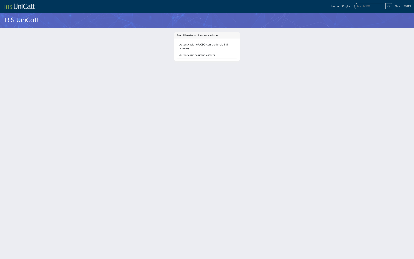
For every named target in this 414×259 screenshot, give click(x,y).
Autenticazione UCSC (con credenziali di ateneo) (203, 46)
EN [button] (396, 6)
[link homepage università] (19, 6)
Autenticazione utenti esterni (197, 55)
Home (335, 6)
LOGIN (407, 6)
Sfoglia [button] (345, 6)
